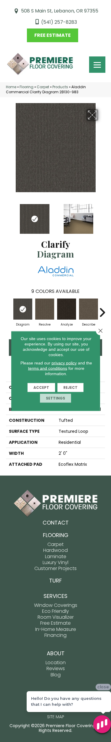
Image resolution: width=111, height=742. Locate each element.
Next (102, 216)
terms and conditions (47, 368)
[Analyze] (67, 309)
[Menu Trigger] (97, 64)
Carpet (43, 87)
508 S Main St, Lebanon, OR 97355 (59, 10)
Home (11, 87)
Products (60, 87)
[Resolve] (45, 309)
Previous (9, 216)
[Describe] (88, 309)
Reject (70, 387)
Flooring (26, 87)
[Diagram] (23, 309)
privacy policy (64, 363)
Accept (41, 387)
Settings (55, 398)
